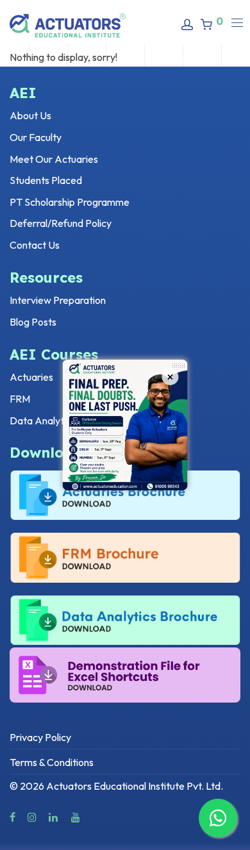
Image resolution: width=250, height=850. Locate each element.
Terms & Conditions (52, 762)
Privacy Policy (40, 737)
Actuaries (31, 377)
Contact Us (35, 244)
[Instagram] (32, 816)
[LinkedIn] (54, 816)
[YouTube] (76, 816)
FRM (20, 398)
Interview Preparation (58, 300)
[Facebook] (12, 816)
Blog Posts (33, 321)
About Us (30, 115)
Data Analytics (43, 420)
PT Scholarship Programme (69, 202)
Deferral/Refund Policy (61, 223)
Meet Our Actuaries (54, 159)
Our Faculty (36, 137)
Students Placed (46, 180)
